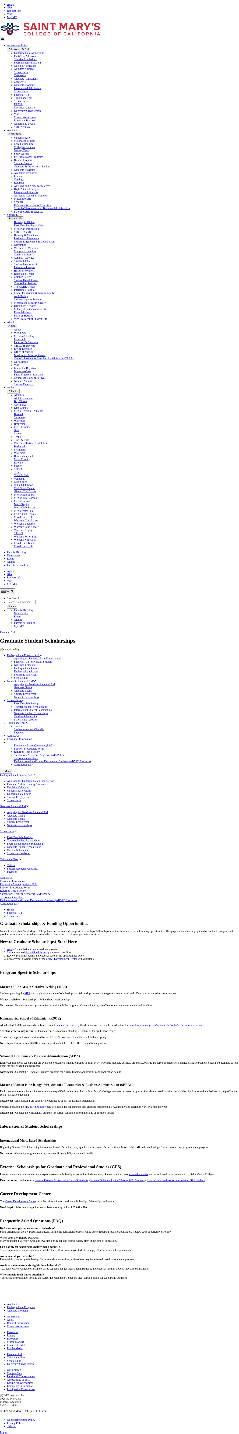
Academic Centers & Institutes (31, 195)
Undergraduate (22, 137)
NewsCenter (21, 613)
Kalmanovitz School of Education (32, 205)
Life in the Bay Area (25, 120)
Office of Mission (23, 351)
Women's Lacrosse (24, 523)
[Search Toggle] (7, 591)
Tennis (17, 436)
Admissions (13, 1316)
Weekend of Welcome (26, 248)
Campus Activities (24, 257)
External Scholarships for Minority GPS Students (117, 1180)
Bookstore (12, 1338)
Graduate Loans (23, 690)
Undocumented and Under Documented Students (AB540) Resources (52, 761)
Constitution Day (23, 764)
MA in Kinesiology (35, 1106)
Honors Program (23, 160)
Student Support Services (28, 299)
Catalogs (19, 179)
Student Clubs (22, 260)
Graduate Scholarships (26, 697)
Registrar (19, 182)
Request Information (18, 1322)
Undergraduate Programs (21, 1307)
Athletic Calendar (23, 398)
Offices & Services (24, 345)
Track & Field (21, 439)
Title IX (11, 1426)
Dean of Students (23, 315)
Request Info (14, 10)
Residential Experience (26, 238)
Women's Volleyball (25, 539)
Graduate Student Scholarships (31, 713)
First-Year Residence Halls (28, 225)
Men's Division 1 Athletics (28, 410)
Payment (19, 732)
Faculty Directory (16, 552)
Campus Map (14, 1373)
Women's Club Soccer (26, 526)
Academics (13, 130)
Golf (16, 430)
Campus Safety (22, 276)
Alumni (11, 561)
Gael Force (20, 404)
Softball (18, 469)
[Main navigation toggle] (2, 39)
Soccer (18, 433)
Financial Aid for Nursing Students (33, 661)
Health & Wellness (24, 270)
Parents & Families (17, 565)
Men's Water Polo (24, 510)
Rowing (18, 462)
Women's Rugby (23, 530)
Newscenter (13, 555)
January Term (21, 150)
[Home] (50, 35)
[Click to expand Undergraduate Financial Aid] (34, 775)
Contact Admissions (25, 117)
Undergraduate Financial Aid (23, 655)
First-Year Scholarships (27, 703)
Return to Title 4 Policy (27, 751)
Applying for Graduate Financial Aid (34, 684)
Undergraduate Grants (26, 668)
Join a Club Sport (23, 484)
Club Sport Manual (24, 488)
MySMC (12, 17)
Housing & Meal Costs (26, 235)
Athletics (12, 387)
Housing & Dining (24, 222)
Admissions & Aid (17, 45)
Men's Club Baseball (25, 497)
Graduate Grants (23, 687)
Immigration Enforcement (21, 1389)
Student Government (25, 264)
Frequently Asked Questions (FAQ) (33, 745)
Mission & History (24, 336)
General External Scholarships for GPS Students (61, 1180)
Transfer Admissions (25, 59)
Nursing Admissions (25, 65)
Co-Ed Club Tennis (25, 513)
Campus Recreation (25, 251)
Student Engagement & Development (34, 241)
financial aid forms (35, 952)
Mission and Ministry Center (29, 302)
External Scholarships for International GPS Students (176, 1180)
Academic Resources (25, 172)
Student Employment (25, 674)
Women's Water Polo (25, 536)
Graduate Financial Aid (20, 681)
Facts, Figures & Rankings (28, 374)
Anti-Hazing (21, 296)
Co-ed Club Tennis (24, 543)
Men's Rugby (21, 504)
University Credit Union (27, 110)
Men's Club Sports (24, 494)
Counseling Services (25, 283)
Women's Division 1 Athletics (30, 443)
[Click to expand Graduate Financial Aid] (27, 806)
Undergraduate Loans (26, 671)
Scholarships (21, 72)
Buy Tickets (20, 401)
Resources (12, 1332)
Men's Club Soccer (24, 507)
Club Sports (20, 481)
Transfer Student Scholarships (30, 706)
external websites (138, 1174)
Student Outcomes (24, 384)
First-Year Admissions (26, 56)
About (10, 322)
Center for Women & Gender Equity (34, 292)
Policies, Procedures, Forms (29, 748)
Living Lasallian (23, 348)
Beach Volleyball (23, 456)
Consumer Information (19, 738)
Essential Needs (22, 312)
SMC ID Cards (22, 231)
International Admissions (27, 62)
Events (11, 558)
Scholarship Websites (25, 719)
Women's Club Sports (26, 520)
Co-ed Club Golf (23, 517)
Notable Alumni (23, 380)
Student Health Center (26, 280)
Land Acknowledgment (20, 1382)
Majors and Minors (24, 140)
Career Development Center (61, 958)
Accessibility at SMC (18, 1379)
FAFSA (18, 104)
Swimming (20, 417)
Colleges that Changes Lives (29, 377)
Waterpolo (19, 420)
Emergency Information (20, 1385)
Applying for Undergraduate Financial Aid (37, 658)
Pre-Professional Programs (28, 156)
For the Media (15, 1348)
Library (18, 176)
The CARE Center (24, 286)
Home (10, 909)
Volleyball (19, 478)
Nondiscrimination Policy (21, 1419)
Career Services (22, 254)
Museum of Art (22, 198)
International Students (26, 192)
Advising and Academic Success (32, 185)
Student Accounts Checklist (29, 729)
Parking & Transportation (21, 1376)
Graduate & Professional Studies (32, 166)
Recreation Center (24, 273)
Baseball (18, 414)
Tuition (18, 726)
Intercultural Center (24, 289)
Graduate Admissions (26, 78)
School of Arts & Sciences (28, 211)
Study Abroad (21, 153)
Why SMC (20, 332)
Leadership (20, 339)
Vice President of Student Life (30, 318)
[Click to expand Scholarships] (16, 831)
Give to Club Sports (25, 491)
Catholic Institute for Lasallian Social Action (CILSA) (43, 358)
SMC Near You (22, 126)
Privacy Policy (15, 1423)
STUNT (18, 533)
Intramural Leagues (24, 267)
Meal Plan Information (26, 228)
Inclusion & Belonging (26, 342)
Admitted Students (24, 68)
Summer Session (23, 163)
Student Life (14, 214)
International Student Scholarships (33, 709)
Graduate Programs (24, 84)
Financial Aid (21, 94)
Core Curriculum (23, 143)
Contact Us (20, 81)
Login (3, 1432)
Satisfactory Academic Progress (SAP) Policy (39, 755)
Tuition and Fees (23, 97)
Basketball (20, 423)
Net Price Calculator (25, 107)
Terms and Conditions (26, 758)
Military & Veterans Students (30, 309)
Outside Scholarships (25, 716)
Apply (10, 4)
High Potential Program (27, 189)
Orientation (20, 75)
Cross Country (22, 427)
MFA (27, 993)
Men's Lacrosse (22, 501)
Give (9, 7)
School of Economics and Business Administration (42, 208)
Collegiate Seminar (24, 147)
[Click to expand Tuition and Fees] (20, 859)
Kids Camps (21, 407)
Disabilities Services (25, 305)
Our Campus (21, 361)
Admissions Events (24, 123)
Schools (18, 201)
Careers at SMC (16, 1345)
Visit (9, 13)
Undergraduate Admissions (29, 52)
